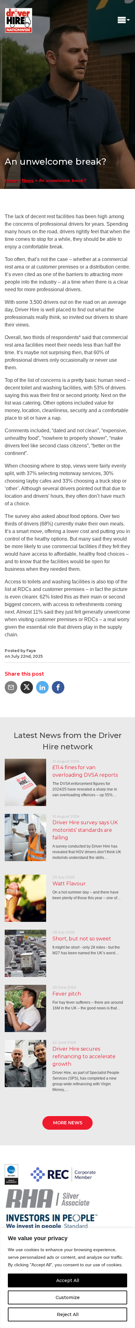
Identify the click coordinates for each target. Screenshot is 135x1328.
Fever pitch (66, 994)
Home (11, 180)
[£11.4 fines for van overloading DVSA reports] (25, 782)
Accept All (67, 1280)
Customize (68, 1297)
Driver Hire (19, 19)
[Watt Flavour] (25, 898)
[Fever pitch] (25, 1008)
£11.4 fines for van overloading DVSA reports (85, 771)
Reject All (67, 1314)
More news (67, 1123)
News (28, 180)
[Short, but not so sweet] (25, 953)
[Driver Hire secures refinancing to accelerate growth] (25, 1063)
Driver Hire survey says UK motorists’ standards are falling (85, 830)
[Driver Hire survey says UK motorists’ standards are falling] (25, 837)
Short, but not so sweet (81, 939)
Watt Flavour (69, 884)
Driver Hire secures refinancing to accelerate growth (84, 1056)
